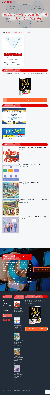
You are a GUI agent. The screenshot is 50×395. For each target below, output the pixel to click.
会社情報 (4, 303)
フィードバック (15, 64)
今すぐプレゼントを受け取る (25, 100)
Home (3, 300)
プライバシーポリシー (7, 306)
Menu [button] (45, 2)
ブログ (9, 59)
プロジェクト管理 (13, 59)
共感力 (19, 64)
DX (6, 59)
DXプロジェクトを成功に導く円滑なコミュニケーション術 (13, 54)
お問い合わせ (5, 310)
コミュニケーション (8, 64)
